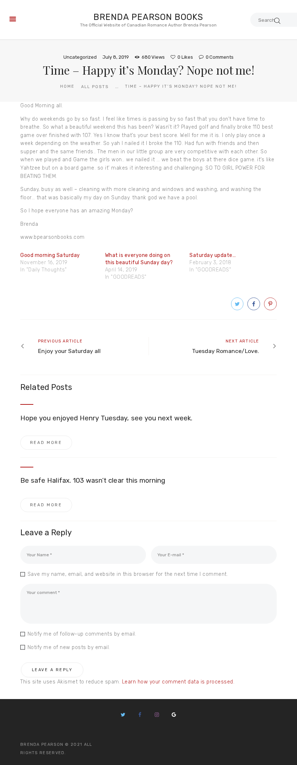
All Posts (95, 86)
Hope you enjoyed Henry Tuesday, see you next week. (106, 418)
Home (67, 86)
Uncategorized (80, 57)
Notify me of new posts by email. (69, 647)
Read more (46, 442)
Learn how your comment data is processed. (178, 682)
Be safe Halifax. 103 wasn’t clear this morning (92, 480)
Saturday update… (212, 255)
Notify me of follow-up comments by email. (82, 634)
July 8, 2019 (116, 57)
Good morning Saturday (50, 255)
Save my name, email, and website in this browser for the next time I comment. (128, 574)
